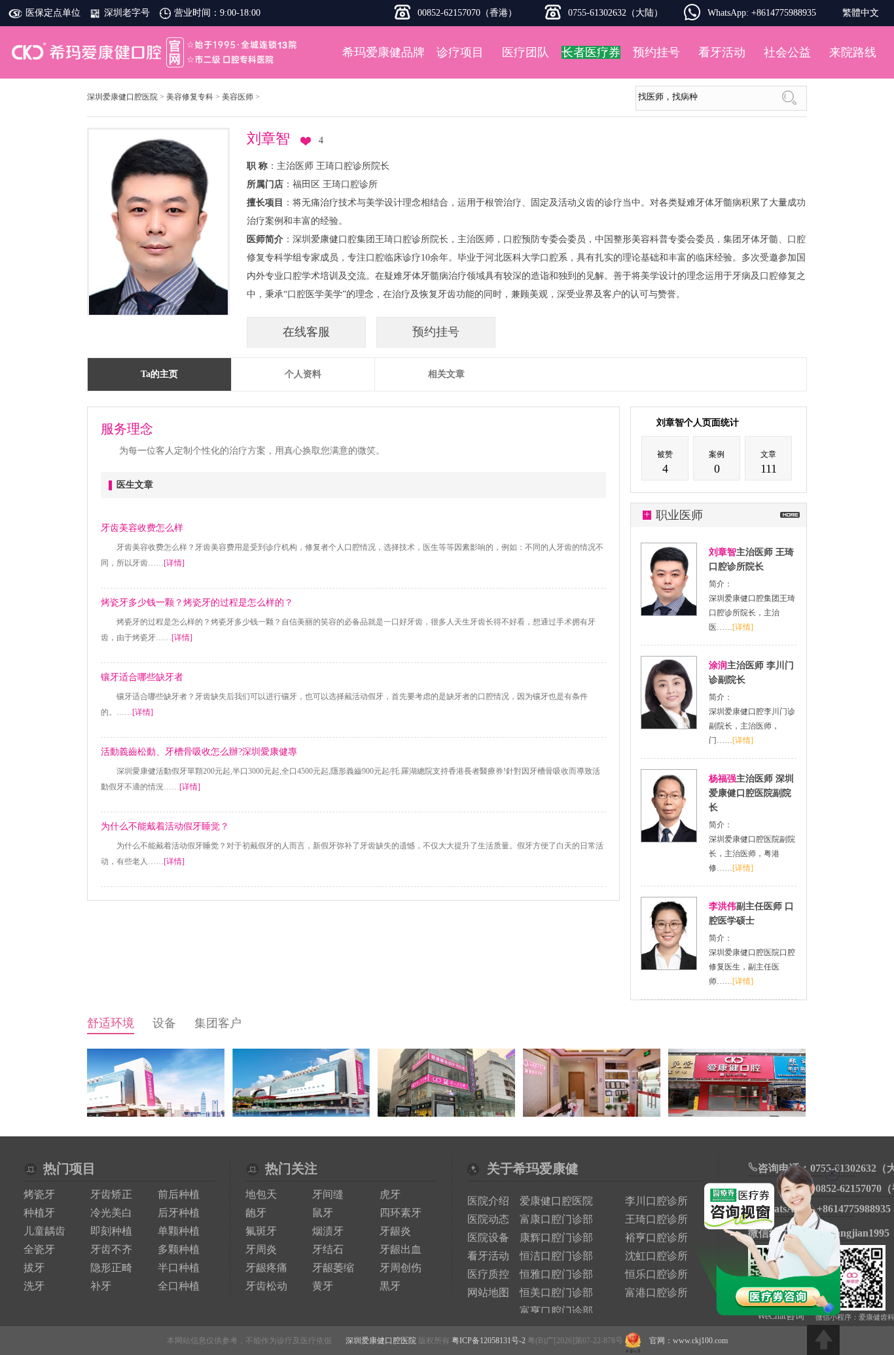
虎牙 (390, 1194)
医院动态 (488, 1219)
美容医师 (237, 96)
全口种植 (179, 1286)
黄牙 (322, 1286)
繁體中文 (860, 13)
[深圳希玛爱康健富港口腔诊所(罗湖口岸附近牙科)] (737, 1114)
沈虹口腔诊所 (656, 1255)
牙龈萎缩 (333, 1267)
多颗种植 (179, 1249)
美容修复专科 (189, 96)
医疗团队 (525, 52)
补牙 (100, 1286)
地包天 (261, 1194)
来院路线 (852, 52)
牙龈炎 (395, 1231)
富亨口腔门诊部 (556, 1310)
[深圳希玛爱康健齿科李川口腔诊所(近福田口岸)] (446, 1114)
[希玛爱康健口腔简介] (301, 1114)
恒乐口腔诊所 (656, 1274)
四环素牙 (400, 1212)
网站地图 (488, 1292)
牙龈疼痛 (266, 1267)
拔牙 (34, 1267)
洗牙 (34, 1286)
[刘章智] (668, 612)
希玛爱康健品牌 (383, 52)
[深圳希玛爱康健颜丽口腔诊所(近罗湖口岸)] (591, 1114)
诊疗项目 (460, 52)
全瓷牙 (39, 1249)
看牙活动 (721, 52)
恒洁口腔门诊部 (556, 1255)
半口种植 (179, 1267)
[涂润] (668, 726)
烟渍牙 (328, 1231)
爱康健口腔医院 (556, 1200)
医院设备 (488, 1237)
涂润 (718, 665)
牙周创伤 (400, 1267)
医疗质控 (488, 1274)
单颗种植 (179, 1231)
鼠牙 (322, 1212)
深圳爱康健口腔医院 (156, 52)
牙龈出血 (400, 1249)
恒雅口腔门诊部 (556, 1274)
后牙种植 (179, 1212)
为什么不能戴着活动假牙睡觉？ (165, 826)
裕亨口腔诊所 (656, 1237)
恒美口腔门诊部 (556, 1292)
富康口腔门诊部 (556, 1219)
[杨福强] (668, 839)
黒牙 (390, 1286)
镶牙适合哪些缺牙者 (142, 677)
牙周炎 (261, 1249)
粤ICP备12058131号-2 (489, 1340)
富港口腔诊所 (656, 1292)
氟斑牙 (261, 1231)
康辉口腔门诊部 (556, 1237)
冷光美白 (111, 1212)
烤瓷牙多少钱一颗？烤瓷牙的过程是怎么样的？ (197, 602)
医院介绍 (488, 1200)
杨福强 (722, 779)
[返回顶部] (823, 1340)
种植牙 (39, 1212)
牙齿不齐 (111, 1249)
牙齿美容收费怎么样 (142, 528)
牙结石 (328, 1249)
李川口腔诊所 (656, 1200)
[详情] (174, 563)
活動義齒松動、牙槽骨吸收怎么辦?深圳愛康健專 (199, 752)
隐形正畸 (111, 1267)
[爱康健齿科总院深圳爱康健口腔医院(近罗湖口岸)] (155, 1114)
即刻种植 (111, 1231)
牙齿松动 (266, 1286)
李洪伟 (722, 906)
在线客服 (306, 331)
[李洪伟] (668, 966)
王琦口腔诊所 (656, 1219)
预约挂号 (656, 52)
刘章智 (722, 552)
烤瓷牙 (39, 1194)
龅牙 (255, 1212)
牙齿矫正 (111, 1194)
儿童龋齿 (44, 1231)
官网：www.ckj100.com (688, 1340)
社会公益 (787, 52)
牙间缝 (328, 1194)
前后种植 (179, 1194)
